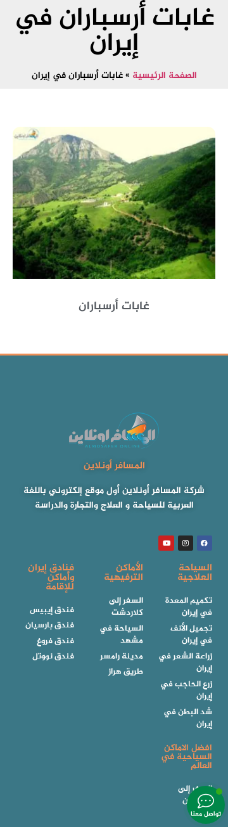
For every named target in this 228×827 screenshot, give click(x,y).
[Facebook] (204, 543)
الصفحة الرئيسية (164, 76)
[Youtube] (166, 543)
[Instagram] (185, 543)
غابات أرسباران (114, 306)
